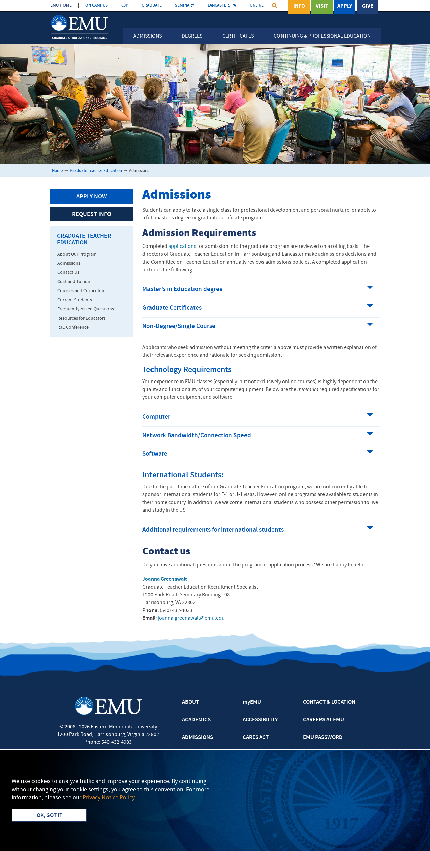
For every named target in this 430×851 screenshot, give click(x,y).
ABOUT (190, 702)
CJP (124, 5)
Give (367, 6)
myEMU (252, 702)
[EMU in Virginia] (79, 16)
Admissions (147, 36)
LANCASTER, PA (222, 5)
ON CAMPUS (96, 5)
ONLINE (257, 5)
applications (182, 246)
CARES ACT (256, 738)
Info (299, 6)
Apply (344, 6)
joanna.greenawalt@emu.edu (191, 618)
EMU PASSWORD (323, 738)
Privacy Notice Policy (108, 798)
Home (57, 171)
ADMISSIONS (197, 738)
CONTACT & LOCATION (329, 702)
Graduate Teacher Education (96, 171)
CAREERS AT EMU (323, 720)
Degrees (192, 36)
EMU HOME (61, 5)
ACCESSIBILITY (260, 720)
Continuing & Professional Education (322, 36)
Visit (322, 6)
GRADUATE (152, 5)
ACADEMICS (196, 720)
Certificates (238, 36)
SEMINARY (184, 5)
